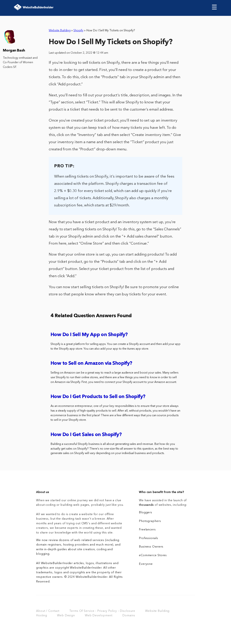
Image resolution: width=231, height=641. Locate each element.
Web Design (66, 615)
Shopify (78, 30)
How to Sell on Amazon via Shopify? (91, 363)
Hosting (41, 615)
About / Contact (47, 611)
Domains (128, 615)
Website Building (60, 30)
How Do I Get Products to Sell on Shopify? (98, 396)
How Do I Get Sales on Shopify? (86, 434)
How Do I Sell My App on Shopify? (89, 334)
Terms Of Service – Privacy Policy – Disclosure (102, 611)
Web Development (98, 615)
